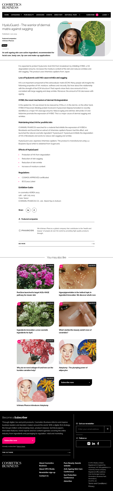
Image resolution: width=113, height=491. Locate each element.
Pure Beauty (29, 15)
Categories (15, 15)
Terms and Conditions (97, 483)
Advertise (68, 481)
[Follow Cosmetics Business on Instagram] (89, 444)
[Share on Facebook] (34, 210)
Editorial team (71, 15)
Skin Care (4, 45)
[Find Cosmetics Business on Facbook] (98, 444)
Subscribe (90, 15)
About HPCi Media (47, 469)
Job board (40, 15)
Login (104, 15)
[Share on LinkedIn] (28, 210)
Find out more (7, 452)
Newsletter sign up (47, 472)
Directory (58, 15)
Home (6, 15)
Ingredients (50, 265)
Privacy (91, 486)
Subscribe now (67, 382)
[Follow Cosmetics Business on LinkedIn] (93, 444)
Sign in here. (21, 446)
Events (49, 15)
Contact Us (44, 476)
